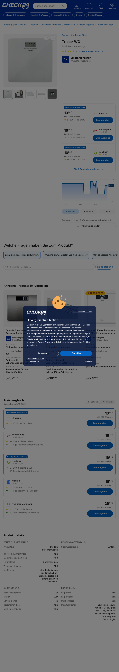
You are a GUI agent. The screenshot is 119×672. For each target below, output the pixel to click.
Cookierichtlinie (33, 361)
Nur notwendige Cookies (82, 312)
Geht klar (76, 353)
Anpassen (43, 353)
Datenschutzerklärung (35, 359)
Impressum (88, 361)
